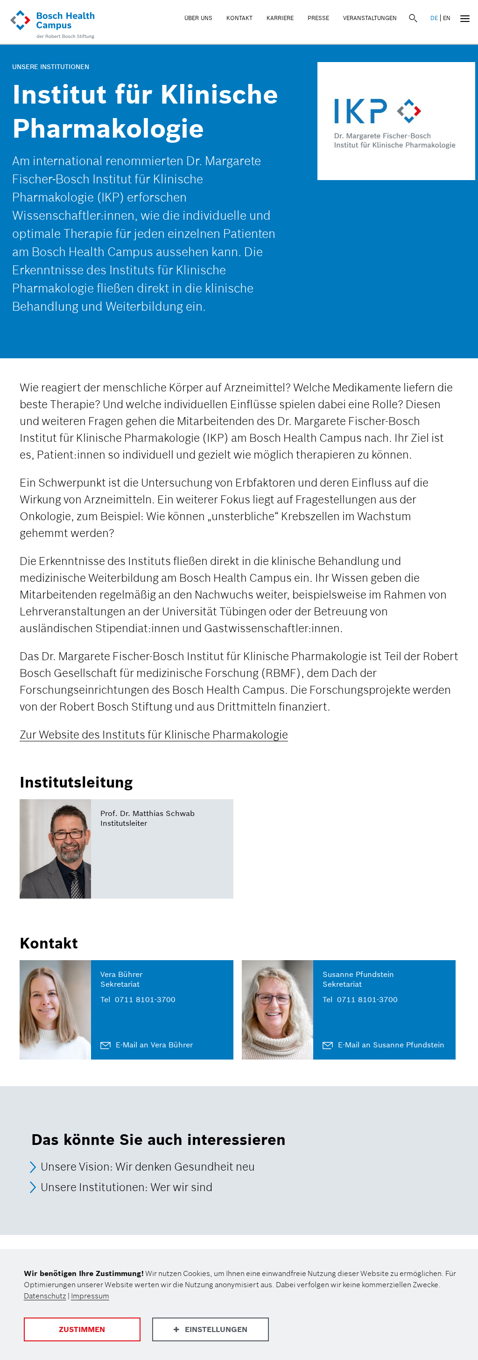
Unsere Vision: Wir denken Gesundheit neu (148, 1167)
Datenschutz (45, 1295)
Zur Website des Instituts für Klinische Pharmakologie (154, 734)
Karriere (280, 17)
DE (434, 17)
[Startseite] (52, 25)
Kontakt (239, 17)
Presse (318, 17)
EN (446, 17)
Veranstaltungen (370, 17)
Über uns (198, 17)
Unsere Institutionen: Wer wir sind (126, 1187)
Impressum (90, 1295)
